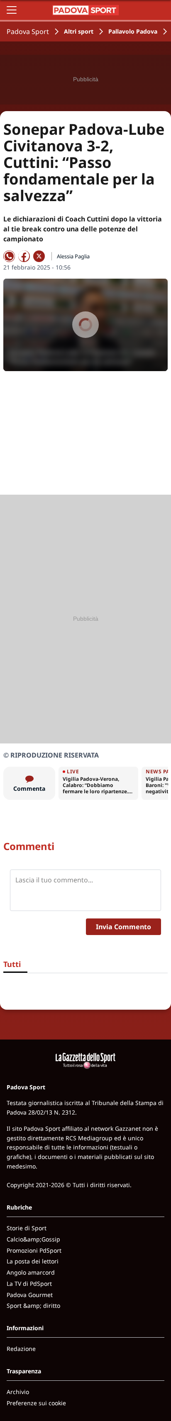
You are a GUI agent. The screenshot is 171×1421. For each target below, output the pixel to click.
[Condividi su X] (39, 256)
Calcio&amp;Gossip (33, 1239)
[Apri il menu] (12, 10)
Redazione (21, 1349)
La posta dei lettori (33, 1261)
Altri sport (78, 31)
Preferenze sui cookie (36, 1403)
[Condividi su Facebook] (24, 256)
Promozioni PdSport (34, 1250)
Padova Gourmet (30, 1295)
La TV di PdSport (29, 1283)
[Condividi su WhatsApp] (9, 256)
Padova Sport (28, 31)
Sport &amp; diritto (33, 1305)
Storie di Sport (26, 1228)
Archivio (18, 1392)
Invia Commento (123, 926)
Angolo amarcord (31, 1272)
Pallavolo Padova (132, 31)
